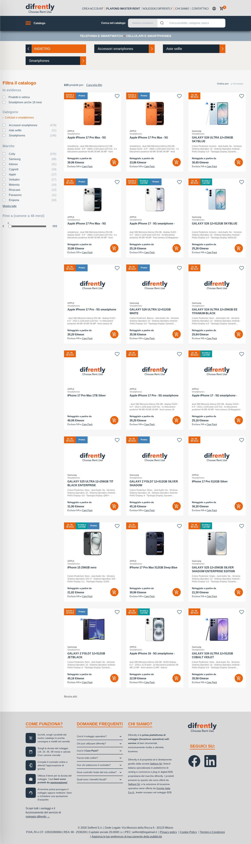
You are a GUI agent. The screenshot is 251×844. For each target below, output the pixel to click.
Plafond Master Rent (123, 8)
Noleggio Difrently (157, 8)
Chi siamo (182, 8)
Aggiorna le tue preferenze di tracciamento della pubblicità (127, 836)
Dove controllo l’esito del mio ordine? (97, 772)
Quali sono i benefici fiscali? (92, 779)
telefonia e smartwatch (101, 36)
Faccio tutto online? (87, 757)
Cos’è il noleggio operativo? (92, 736)
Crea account (93, 8)
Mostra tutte (10, 206)
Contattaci (200, 8)
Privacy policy (168, 832)
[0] (222, 8)
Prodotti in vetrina (19, 97)
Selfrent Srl (156, 763)
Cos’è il (88, 750)
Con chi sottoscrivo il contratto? (94, 765)
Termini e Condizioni (212, 832)
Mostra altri (70, 696)
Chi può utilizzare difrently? (91, 743)
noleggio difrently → (38, 816)
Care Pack (87, 166)
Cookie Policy (188, 832)
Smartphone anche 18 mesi (25, 102)
